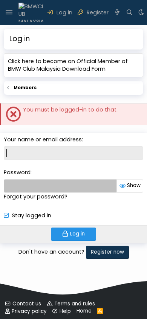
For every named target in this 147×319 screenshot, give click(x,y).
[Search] (130, 12)
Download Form (84, 69)
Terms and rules (74, 303)
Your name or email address (43, 139)
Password (17, 172)
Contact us (26, 303)
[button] (9, 12)
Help (65, 311)
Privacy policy (29, 311)
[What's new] (117, 12)
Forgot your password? (35, 196)
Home (84, 310)
